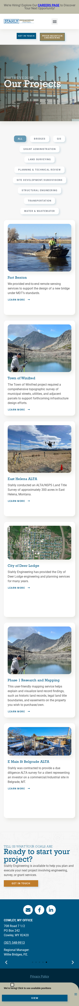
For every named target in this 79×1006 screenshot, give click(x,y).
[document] (39, 503)
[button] (12, 984)
